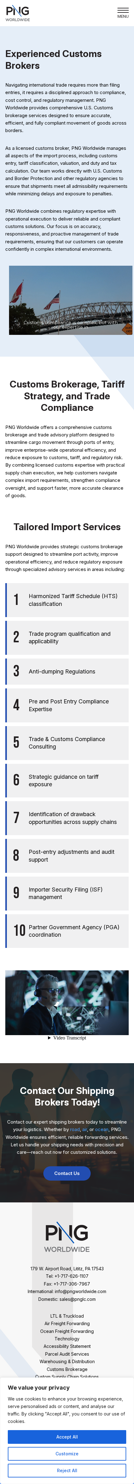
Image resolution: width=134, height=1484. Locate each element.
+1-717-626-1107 (72, 1276)
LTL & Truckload (67, 1316)
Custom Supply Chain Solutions (67, 1376)
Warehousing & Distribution (67, 1361)
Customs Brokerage (67, 1369)
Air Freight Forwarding (67, 1323)
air (84, 1129)
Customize (67, 1453)
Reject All (67, 1470)
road (75, 1129)
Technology (67, 1338)
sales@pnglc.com (78, 1299)
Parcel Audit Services (67, 1354)
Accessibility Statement (67, 1346)
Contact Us (67, 1173)
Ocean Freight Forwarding (67, 1331)
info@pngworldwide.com (80, 1291)
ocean (101, 1129)
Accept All (67, 1436)
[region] (67, 1430)
